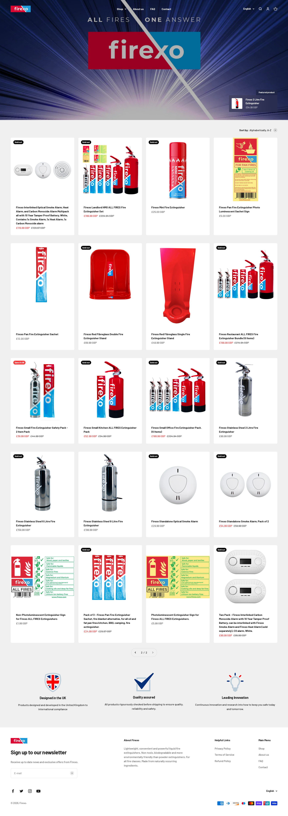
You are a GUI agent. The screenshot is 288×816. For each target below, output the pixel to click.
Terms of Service (224, 754)
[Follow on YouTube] (38, 791)
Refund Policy (223, 760)
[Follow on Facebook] (13, 791)
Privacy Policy (223, 748)
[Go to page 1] (135, 652)
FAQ (152, 8)
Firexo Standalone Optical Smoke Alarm (174, 521)
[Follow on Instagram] (30, 791)
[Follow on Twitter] (21, 791)
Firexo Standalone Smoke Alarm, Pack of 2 (244, 521)
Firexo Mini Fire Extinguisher (168, 207)
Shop (120, 8)
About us (138, 8)
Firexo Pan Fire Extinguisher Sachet (37, 334)
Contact (166, 8)
